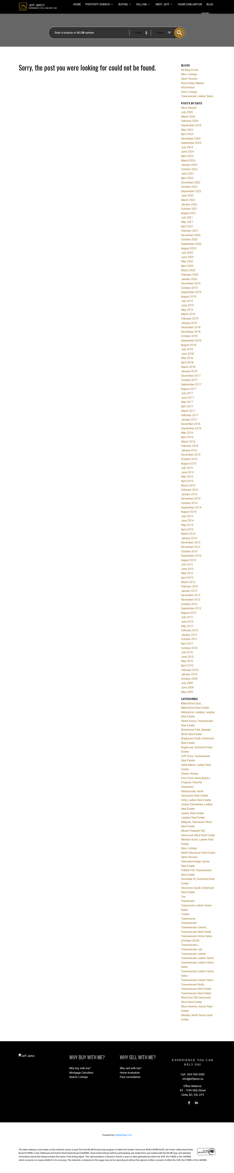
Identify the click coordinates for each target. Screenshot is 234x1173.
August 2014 (188, 511)
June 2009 (187, 687)
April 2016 (187, 437)
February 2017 (189, 415)
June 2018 (187, 353)
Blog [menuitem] (209, 4)
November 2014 (190, 498)
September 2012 (191, 608)
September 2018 (191, 340)
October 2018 (189, 336)
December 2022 (190, 182)
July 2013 (187, 564)
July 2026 (187, 112)
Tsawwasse (188, 918)
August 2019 (188, 296)
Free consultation (130, 1077)
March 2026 (188, 116)
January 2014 (189, 538)
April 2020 (187, 266)
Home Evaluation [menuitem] (190, 4)
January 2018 (189, 371)
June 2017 (187, 397)
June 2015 (187, 472)
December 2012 (190, 595)
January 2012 (189, 634)
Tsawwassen (189, 923)
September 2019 (191, 292)
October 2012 (189, 604)
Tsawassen (188, 901)
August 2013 (188, 560)
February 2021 (189, 230)
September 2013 (191, 555)
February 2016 (189, 446)
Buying (123, 4)
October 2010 (189, 648)
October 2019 (189, 287)
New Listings (189, 74)
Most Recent (188, 107)
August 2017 (188, 389)
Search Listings (78, 1077)
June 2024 (187, 151)
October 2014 (189, 503)
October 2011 (189, 639)
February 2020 (189, 274)
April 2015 (187, 481)
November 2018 (190, 331)
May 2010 (187, 661)
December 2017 (190, 375)
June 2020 (187, 257)
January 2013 (189, 591)
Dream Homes (189, 773)
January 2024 (189, 164)
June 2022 (187, 195)
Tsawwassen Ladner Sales (197, 96)
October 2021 (189, 208)
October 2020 (189, 239)
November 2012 (190, 599)
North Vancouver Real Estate (198, 852)
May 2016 (187, 432)
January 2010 (189, 674)
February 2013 (189, 586)
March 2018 (188, 367)
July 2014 (187, 516)
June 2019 (187, 305)
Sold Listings (189, 92)
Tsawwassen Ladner (193, 953)
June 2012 (187, 621)
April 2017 (187, 406)
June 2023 (187, 173)
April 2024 (187, 156)
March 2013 (188, 582)
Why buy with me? (80, 1068)
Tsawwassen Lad (191, 949)
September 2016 (191, 428)
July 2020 (187, 252)
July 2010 (187, 652)
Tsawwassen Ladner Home (197, 958)
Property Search (97, 4)
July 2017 (187, 393)
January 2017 (189, 419)
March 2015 (188, 485)
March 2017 (188, 411)
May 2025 (187, 129)
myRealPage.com (123, 1135)
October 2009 (189, 678)
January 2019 (189, 323)
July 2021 (187, 217)
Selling (141, 4)
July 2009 (187, 683)
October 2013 (189, 551)
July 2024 (187, 147)
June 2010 (187, 656)
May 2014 (187, 525)
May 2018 (187, 358)
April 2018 (187, 362)
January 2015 (189, 494)
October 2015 (189, 459)
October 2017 (189, 380)
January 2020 (189, 279)
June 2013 (187, 569)
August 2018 (188, 345)
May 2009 (187, 692)
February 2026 (189, 121)
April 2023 (187, 178)
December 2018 (190, 327)
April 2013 (187, 577)
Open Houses (189, 78)
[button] (189, 1102)
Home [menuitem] (77, 4)
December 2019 (190, 283)
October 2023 (189, 169)
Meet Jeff (162, 4)
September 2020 (191, 244)
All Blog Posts (189, 70)
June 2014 (187, 520)
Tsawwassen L (190, 944)
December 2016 (190, 424)
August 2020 (188, 248)
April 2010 (187, 665)
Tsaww (185, 914)
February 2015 (189, 489)
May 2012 (187, 626)
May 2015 (187, 476)
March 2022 (188, 200)
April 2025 (187, 134)
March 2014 (188, 533)
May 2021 (187, 222)
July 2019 (187, 301)
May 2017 (187, 402)
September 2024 (191, 142)
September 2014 (191, 507)
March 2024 (188, 160)
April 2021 (187, 226)
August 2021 (188, 213)
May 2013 (187, 573)
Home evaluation (130, 1072)
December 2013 (190, 542)
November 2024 (190, 138)
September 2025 (191, 125)
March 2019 (188, 314)
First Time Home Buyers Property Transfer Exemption (195, 782)
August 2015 (188, 463)
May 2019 (187, 309)
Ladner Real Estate (192, 813)
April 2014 (187, 529)
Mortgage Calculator (81, 1072)
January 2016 (189, 450)
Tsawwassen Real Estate (196, 993)
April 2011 (187, 643)
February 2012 (189, 630)
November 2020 (190, 235)
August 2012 (188, 612)
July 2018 (187, 349)
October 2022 (189, 186)
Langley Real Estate (193, 817)
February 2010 (189, 670)
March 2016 (188, 441)
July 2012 (187, 617)
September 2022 (191, 191)
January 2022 (189, 204)
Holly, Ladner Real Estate (196, 800)
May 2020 (187, 261)
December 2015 (190, 454)
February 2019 (189, 318)
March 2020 (188, 270)
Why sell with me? (130, 1068)
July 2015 (187, 467)
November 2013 (190, 547)
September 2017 (191, 384)
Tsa (183, 896)
